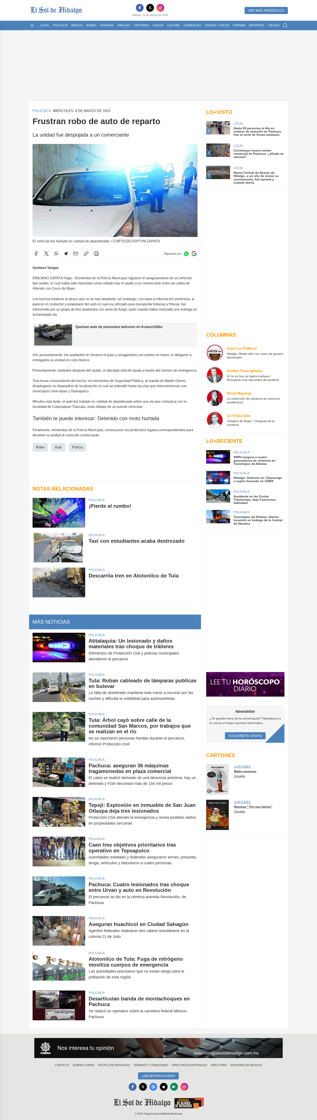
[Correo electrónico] (75, 253)
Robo (40, 447)
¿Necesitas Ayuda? (158, 1076)
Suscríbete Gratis (245, 736)
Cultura (173, 25)
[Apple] (164, 1087)
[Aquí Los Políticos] (214, 352)
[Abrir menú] (32, 25)
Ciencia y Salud (217, 25)
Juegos (273, 25)
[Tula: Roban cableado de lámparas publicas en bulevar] (59, 689)
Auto (58, 447)
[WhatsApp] (56, 253)
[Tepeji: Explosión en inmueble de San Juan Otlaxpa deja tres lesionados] (59, 814)
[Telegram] (66, 253)
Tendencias (192, 25)
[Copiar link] (86, 253)
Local (44, 25)
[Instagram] (160, 8)
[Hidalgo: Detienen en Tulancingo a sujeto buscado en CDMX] (218, 477)
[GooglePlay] (174, 1087)
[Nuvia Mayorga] (214, 397)
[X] (150, 8)
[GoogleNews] (153, 1087)
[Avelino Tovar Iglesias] (214, 375)
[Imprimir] (96, 253)
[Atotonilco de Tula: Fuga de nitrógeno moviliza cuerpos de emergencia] (59, 968)
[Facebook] (140, 8)
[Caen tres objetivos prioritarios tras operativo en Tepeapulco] (59, 854)
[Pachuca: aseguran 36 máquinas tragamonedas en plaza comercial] (59, 774)
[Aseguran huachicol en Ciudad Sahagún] (59, 931)
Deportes (256, 25)
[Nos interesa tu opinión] (158, 1048)
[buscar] (285, 25)
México (77, 25)
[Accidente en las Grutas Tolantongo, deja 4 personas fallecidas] (218, 497)
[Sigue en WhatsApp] (186, 253)
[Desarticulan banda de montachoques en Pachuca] (59, 1008)
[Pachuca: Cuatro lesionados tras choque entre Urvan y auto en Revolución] (59, 893)
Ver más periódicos (266, 10)
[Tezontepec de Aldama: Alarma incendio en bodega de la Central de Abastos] (218, 517)
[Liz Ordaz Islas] (214, 420)
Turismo (238, 25)
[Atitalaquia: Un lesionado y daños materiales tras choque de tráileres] (59, 650)
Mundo (91, 25)
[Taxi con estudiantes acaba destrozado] (59, 547)
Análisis (123, 25)
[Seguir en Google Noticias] (194, 253)
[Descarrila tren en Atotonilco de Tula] (59, 582)
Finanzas (107, 25)
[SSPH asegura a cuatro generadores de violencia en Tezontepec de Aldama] (218, 457)
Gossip (158, 25)
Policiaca (60, 25)
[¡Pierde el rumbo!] (59, 512)
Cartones (141, 25)
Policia (77, 447)
